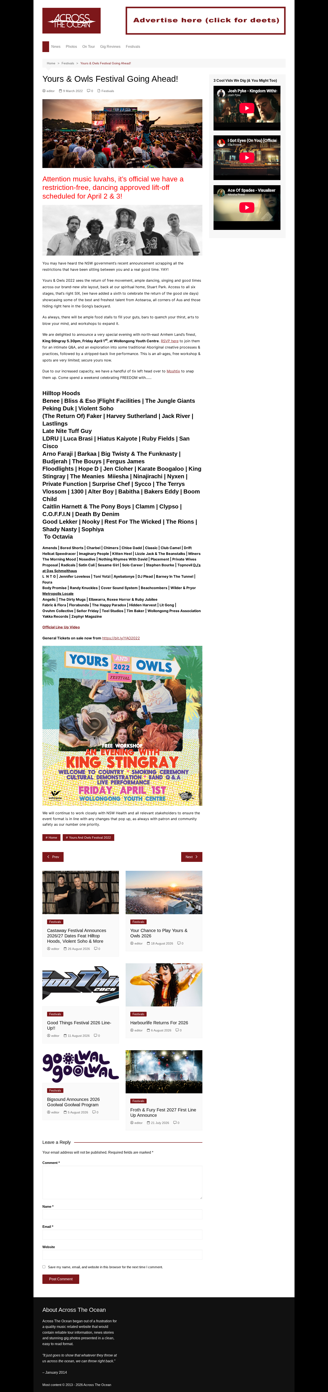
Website (48, 1247)
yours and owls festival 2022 (90, 837)
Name (48, 1206)
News (55, 46)
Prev (55, 857)
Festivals (133, 46)
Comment (51, 1163)
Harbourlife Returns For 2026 (159, 1022)
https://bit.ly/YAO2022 (121, 638)
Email (47, 1226)
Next (189, 857)
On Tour (88, 46)
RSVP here (170, 341)
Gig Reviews (110, 46)
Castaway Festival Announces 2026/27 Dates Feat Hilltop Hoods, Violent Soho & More (76, 936)
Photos (71, 46)
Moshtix (173, 371)
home (53, 837)
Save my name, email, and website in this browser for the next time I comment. (105, 1267)
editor (51, 91)
